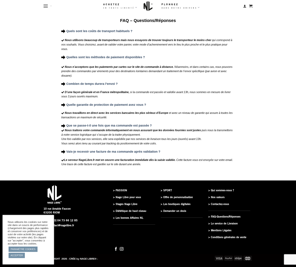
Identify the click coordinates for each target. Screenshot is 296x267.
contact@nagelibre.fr (62, 225)
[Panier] (250, 6)
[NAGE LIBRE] (148, 6)
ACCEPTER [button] (17, 255)
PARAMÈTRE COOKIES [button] (23, 249)
